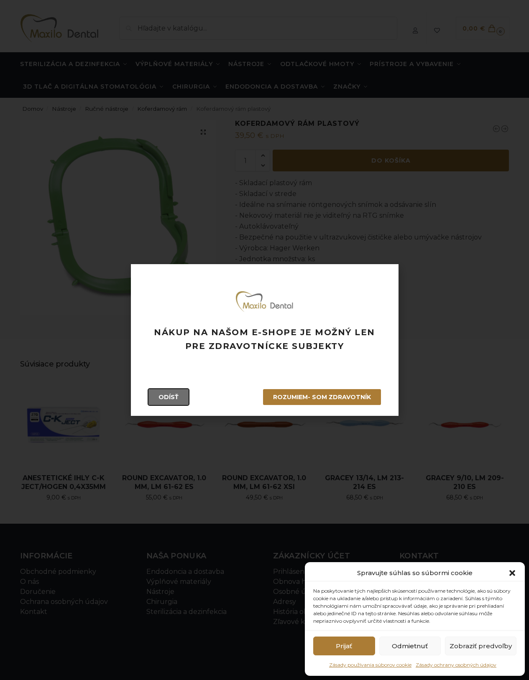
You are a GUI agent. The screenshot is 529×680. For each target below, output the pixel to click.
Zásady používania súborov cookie (370, 665)
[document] (264, 340)
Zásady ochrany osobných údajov (456, 665)
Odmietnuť (410, 646)
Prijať (344, 646)
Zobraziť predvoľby (481, 646)
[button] (512, 573)
